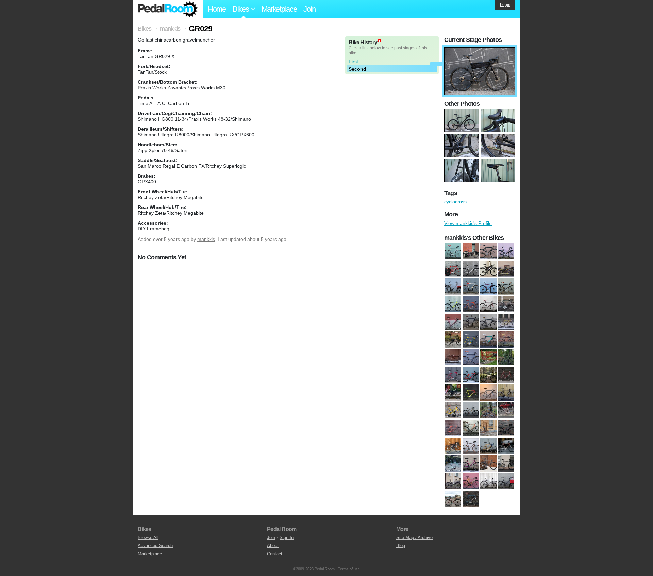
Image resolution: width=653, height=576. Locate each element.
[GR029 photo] (479, 50)
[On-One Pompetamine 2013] (488, 410)
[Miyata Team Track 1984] (488, 393)
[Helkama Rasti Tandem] (453, 357)
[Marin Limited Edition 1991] (471, 393)
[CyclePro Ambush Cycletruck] (453, 340)
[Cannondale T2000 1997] (506, 251)
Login (505, 4)
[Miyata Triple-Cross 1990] (506, 393)
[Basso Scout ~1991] (488, 304)
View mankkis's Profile (468, 223)
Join (309, 9)
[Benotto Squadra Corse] (453, 322)
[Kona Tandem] (506, 269)
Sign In (287, 537)
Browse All (148, 537)
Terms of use (349, 569)
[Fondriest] (471, 340)
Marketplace (279, 9)
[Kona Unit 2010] (488, 375)
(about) (380, 40)
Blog (400, 545)
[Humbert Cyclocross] (471, 357)
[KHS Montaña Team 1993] (488, 357)
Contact (274, 553)
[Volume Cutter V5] (453, 499)
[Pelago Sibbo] (506, 287)
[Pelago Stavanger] (453, 446)
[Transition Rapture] (453, 304)
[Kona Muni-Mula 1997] (471, 375)
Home (217, 9)
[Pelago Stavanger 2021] (471, 446)
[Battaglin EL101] (506, 304)
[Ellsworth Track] (453, 269)
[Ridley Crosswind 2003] (488, 446)
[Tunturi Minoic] (453, 481)
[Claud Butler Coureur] (506, 322)
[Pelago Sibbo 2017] (506, 428)
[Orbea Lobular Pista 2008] (471, 428)
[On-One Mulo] (488, 287)
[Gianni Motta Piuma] (488, 340)
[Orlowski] (488, 428)
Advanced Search (155, 545)
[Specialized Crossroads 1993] (471, 463)
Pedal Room (168, 9)
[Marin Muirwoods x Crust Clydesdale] (453, 287)
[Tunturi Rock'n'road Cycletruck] (488, 481)
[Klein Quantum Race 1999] (471, 269)
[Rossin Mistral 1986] (506, 446)
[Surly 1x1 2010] (506, 463)
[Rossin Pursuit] (453, 463)
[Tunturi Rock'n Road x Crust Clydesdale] (506, 481)
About (273, 545)
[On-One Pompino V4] (453, 428)
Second (357, 69)
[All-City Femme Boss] (471, 304)
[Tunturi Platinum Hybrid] (471, 481)
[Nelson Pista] (471, 287)
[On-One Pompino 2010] (506, 410)
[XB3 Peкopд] (471, 499)
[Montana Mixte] (453, 410)
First (353, 61)
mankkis (206, 239)
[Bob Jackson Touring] (471, 322)
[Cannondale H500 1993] (488, 322)
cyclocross (455, 201)
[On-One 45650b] (471, 410)
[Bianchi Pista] (453, 251)
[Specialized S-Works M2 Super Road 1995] (488, 463)
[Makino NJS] (506, 375)
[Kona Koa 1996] (453, 375)
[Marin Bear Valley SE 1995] (453, 393)
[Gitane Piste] (506, 340)
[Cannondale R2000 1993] (471, 251)
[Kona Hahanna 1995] (506, 357)
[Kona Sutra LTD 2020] (488, 269)
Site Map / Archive (414, 537)
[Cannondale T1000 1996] (488, 251)
